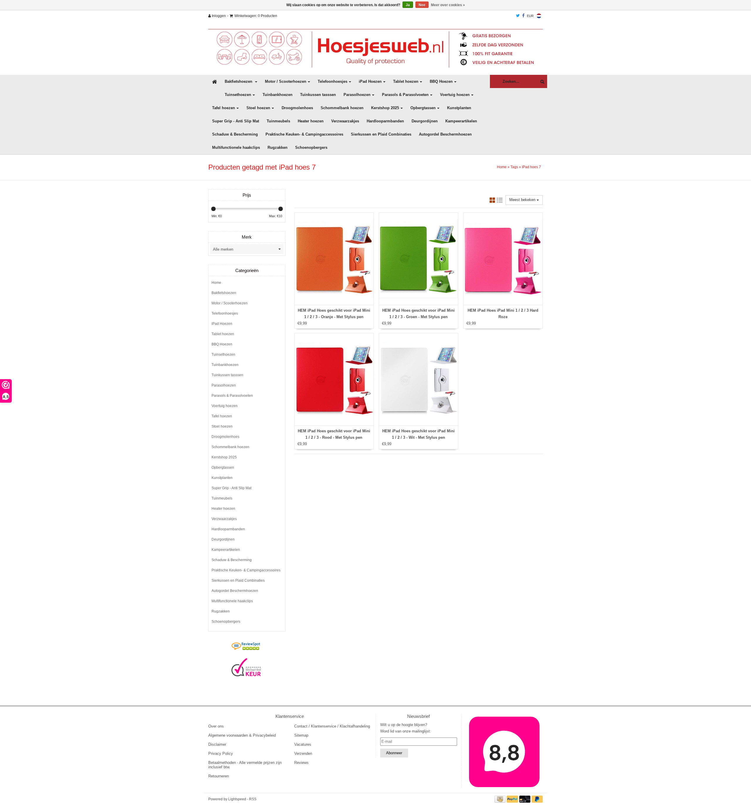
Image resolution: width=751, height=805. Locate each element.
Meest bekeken (523, 200)
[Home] (375, 48)
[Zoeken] (541, 81)
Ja (408, 5)
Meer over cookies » (448, 5)
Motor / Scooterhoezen (285, 81)
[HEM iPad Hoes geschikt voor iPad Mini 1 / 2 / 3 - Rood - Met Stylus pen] (334, 379)
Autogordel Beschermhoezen (445, 134)
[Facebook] (523, 16)
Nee (422, 5)
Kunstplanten (459, 108)
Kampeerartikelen (461, 121)
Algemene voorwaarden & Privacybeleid (242, 735)
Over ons (216, 726)
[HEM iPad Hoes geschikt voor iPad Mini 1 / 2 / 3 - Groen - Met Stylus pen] (418, 259)
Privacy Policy (220, 753)
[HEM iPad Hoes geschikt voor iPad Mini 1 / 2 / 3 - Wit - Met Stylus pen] (418, 379)
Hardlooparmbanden (385, 121)
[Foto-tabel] (492, 201)
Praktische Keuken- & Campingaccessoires (304, 134)
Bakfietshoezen (239, 81)
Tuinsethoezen (238, 94)
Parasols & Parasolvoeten (405, 94)
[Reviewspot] (246, 646)
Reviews (301, 762)
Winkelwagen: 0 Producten (255, 16)
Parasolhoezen (357, 94)
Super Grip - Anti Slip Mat (235, 121)
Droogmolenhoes (297, 108)
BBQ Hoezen (441, 81)
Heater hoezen (311, 121)
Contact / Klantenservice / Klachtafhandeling (332, 726)
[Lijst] (500, 201)
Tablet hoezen (405, 81)
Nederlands (539, 15)
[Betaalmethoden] (501, 799)
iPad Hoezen (370, 81)
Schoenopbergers (311, 147)
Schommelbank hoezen (342, 108)
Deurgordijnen (425, 121)
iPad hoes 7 (531, 167)
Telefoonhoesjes (332, 81)
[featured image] (504, 752)
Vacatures (302, 744)
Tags (514, 167)
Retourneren (218, 776)
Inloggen (218, 16)
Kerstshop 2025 (385, 108)
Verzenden (303, 753)
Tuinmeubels (278, 121)
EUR (530, 16)
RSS (252, 799)
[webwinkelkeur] (246, 667)
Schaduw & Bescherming (235, 134)
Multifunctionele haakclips (236, 147)
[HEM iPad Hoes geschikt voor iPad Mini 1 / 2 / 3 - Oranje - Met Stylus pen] (334, 259)
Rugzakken (277, 147)
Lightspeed (237, 799)
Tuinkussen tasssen (318, 94)
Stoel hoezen (258, 108)
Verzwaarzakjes (345, 121)
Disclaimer (217, 744)
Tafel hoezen (223, 108)
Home (502, 167)
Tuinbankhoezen (277, 94)
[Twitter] (518, 16)
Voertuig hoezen (455, 94)
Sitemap (301, 735)
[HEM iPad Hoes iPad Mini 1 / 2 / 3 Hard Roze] (503, 259)
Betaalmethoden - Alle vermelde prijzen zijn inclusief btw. (245, 764)
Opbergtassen (423, 108)
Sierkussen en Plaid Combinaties (381, 134)
